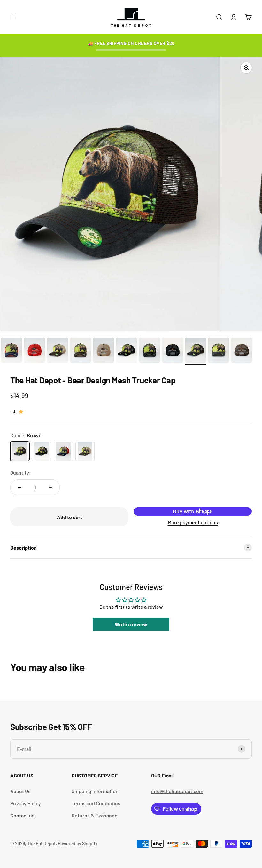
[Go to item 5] (80, 351)
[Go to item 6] (103, 351)
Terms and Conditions (96, 803)
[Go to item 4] (57, 351)
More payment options (193, 522)
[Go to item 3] (34, 351)
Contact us (22, 815)
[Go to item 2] (11, 351)
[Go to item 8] (149, 351)
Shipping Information (95, 791)
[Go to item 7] (126, 351)
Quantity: (20, 473)
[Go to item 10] (195, 351)
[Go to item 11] (218, 351)
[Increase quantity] (50, 487)
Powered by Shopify (77, 843)
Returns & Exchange (95, 815)
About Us (20, 791)
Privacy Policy (25, 803)
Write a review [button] (131, 624)
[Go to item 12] (241, 351)
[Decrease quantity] (20, 487)
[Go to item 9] (172, 351)
